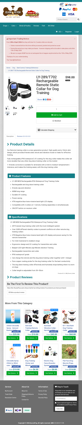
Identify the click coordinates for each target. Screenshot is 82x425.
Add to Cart (57, 115)
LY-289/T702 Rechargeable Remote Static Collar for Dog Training (28, 70)
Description (10, 136)
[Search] (78, 19)
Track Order (8, 394)
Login (77, 32)
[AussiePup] (28, 11)
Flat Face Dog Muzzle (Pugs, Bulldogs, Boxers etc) (68, 363)
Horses (36, 26)
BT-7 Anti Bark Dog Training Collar (68, 328)
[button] (57, 129)
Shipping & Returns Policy (28, 395)
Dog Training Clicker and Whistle (30, 363)
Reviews (20, 136)
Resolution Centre (10, 397)
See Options (12, 338)
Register (68, 32)
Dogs (5, 26)
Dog (13, 68)
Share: (40, 99)
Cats (13, 26)
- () (59, 32)
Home (8, 68)
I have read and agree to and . (67, 404)
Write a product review (17, 292)
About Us (25, 391)
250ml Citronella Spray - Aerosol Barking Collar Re (12, 328)
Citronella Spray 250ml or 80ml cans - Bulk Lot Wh (12, 363)
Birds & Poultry (24, 26)
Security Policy (43, 397)
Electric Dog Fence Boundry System (49, 363)
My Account (8, 391)
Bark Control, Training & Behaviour (27, 68)
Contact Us (25, 399)
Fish (43, 26)
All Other (51, 26)
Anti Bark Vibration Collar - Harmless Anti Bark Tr (50, 328)
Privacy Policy (42, 394)
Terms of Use (42, 391)
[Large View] (7, 107)
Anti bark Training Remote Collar (31, 328)
